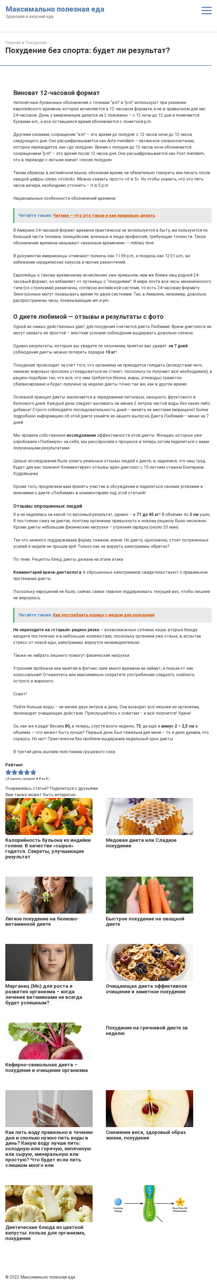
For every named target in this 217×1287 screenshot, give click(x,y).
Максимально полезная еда (55, 9)
